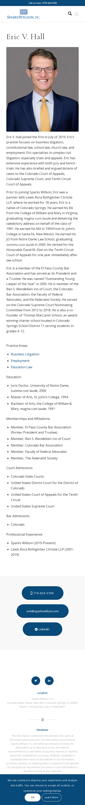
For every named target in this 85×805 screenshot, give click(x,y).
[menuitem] (68, 14)
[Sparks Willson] (35, 14)
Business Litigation (25, 354)
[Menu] (77, 14)
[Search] (68, 14)
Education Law (21, 367)
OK (32, 797)
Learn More (52, 797)
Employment (20, 361)
